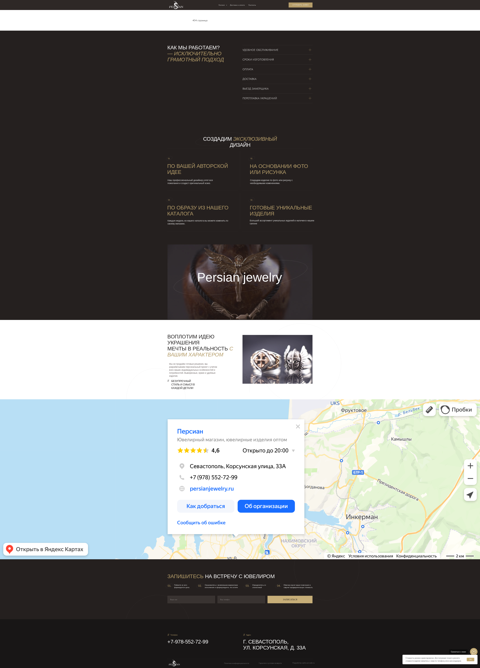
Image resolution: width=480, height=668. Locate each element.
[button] (300, 4)
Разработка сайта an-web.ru (303, 663)
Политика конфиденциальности (236, 663)
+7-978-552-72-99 (187, 642)
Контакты (252, 5)
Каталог (222, 5)
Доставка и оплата (237, 5)
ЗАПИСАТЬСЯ (290, 599)
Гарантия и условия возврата (270, 663)
